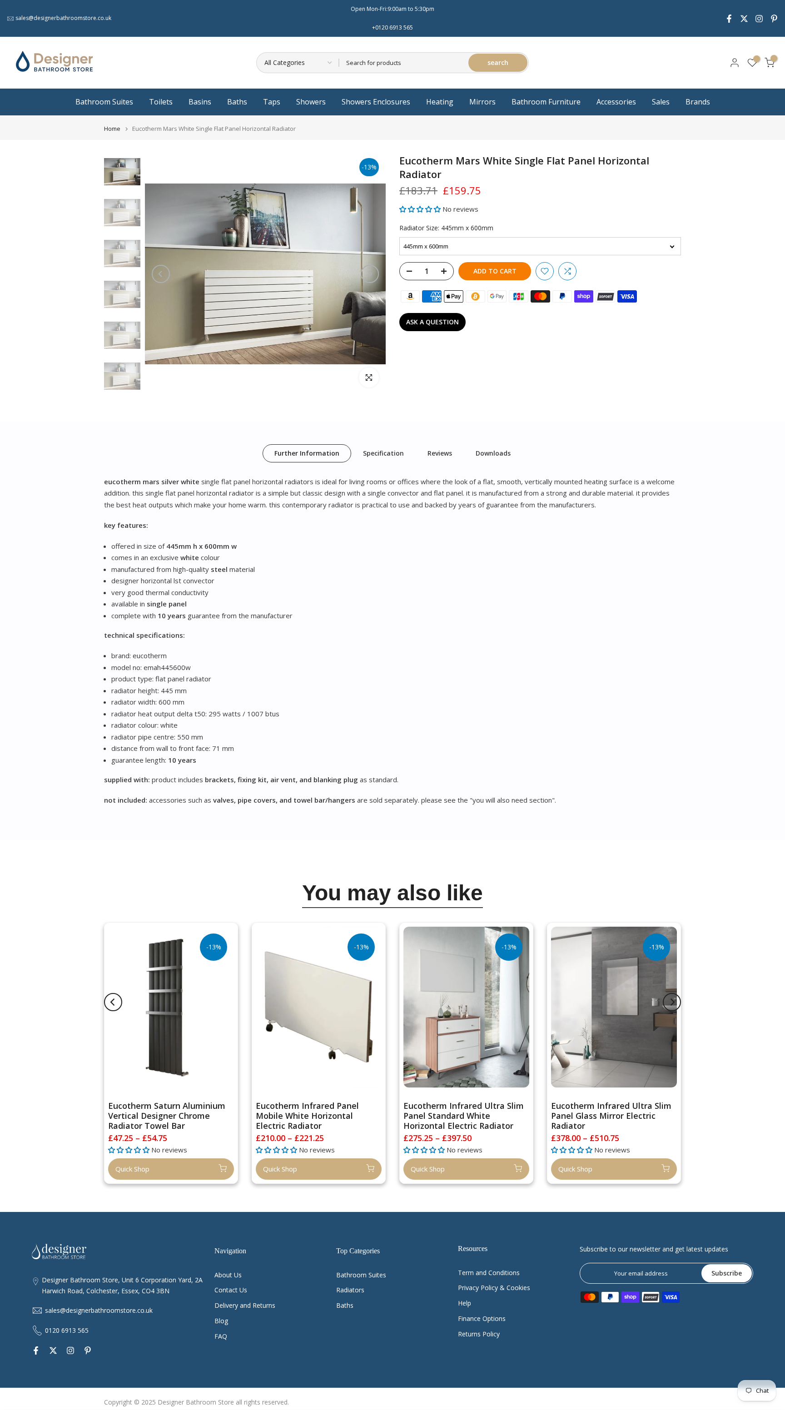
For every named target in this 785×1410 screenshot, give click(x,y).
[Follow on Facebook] (729, 18)
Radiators (350, 1290)
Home (112, 129)
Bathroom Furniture (546, 102)
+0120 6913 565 (392, 27)
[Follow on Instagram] (759, 18)
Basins (200, 102)
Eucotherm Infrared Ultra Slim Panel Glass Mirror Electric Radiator (611, 1115)
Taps (271, 102)
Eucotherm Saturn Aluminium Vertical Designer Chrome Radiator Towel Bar (166, 1115)
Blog (221, 1320)
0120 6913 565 (67, 1330)
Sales (661, 102)
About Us (228, 1275)
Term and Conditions (489, 1272)
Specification (383, 452)
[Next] (370, 274)
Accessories (616, 102)
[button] (420, 208)
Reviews (439, 452)
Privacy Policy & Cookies (494, 1287)
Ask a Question (432, 322)
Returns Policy (479, 1334)
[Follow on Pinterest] (774, 18)
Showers (311, 102)
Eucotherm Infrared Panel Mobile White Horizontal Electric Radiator (307, 1115)
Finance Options (482, 1318)
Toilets (161, 102)
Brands (698, 102)
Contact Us (230, 1290)
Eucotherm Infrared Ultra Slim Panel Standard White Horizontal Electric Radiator (463, 1115)
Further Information (306, 452)
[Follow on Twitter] (744, 18)
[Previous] (161, 274)
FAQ (220, 1336)
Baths (237, 102)
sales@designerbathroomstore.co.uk (63, 18)
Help (464, 1303)
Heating (439, 102)
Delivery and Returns (244, 1305)
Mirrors (482, 102)
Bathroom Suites (104, 102)
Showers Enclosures (376, 102)
